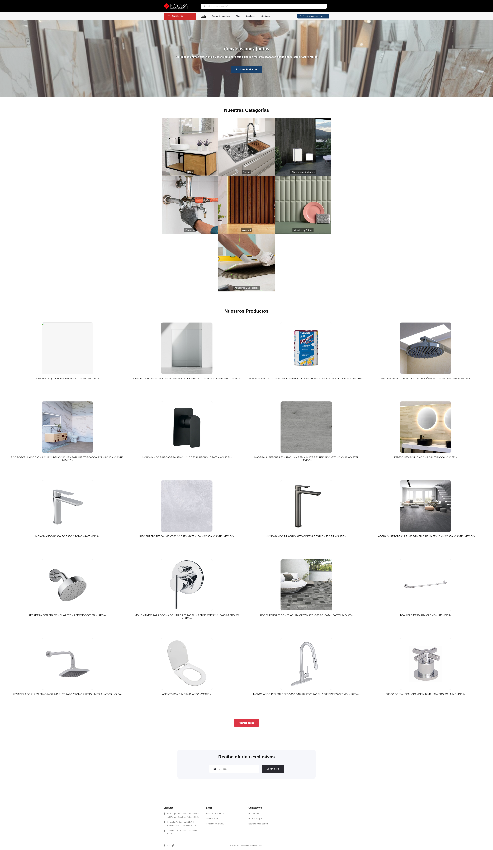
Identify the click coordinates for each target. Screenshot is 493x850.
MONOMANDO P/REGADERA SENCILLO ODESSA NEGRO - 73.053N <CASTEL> (187, 457)
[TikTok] (173, 845)
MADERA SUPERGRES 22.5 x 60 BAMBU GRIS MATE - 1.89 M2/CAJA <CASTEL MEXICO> (425, 536)
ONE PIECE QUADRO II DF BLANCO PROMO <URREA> (67, 378)
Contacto (265, 16)
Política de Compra (215, 824)
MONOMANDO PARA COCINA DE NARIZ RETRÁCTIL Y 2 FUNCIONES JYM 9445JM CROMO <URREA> (187, 617)
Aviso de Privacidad (215, 814)
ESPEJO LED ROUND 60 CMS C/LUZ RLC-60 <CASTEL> (425, 457)
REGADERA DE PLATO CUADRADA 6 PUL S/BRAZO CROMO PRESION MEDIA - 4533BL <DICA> (67, 694)
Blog (238, 16)
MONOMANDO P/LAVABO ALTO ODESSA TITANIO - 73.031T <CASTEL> (306, 536)
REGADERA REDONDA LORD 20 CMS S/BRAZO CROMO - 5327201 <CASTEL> (425, 378)
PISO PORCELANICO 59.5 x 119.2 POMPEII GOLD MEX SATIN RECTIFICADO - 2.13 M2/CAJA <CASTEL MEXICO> (67, 459)
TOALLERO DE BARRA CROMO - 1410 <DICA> (426, 615)
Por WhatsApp (255, 819)
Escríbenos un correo (258, 824)
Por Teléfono (254, 814)
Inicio (203, 16)
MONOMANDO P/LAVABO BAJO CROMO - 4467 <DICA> (67, 536)
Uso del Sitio (212, 819)
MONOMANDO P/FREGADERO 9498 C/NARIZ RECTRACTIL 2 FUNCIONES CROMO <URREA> (306, 694)
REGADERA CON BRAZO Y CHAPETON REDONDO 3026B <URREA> (67, 615)
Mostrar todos (246, 723)
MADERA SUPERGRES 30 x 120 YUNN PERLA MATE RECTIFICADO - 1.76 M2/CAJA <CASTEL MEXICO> (306, 459)
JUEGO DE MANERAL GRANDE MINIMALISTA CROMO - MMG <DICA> (425, 694)
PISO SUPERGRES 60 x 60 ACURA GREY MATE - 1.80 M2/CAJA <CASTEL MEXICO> (306, 615)
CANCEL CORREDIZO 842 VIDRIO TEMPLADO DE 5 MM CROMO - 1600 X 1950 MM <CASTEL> (186, 378)
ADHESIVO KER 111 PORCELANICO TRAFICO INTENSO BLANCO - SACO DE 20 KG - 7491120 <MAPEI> (306, 378)
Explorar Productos (246, 69)
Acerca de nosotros (221, 16)
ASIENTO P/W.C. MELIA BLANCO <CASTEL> (186, 694)
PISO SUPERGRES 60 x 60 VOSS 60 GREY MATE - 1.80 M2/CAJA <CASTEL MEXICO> (186, 536)
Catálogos (250, 16)
